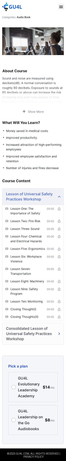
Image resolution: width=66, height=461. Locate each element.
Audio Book (23, 17)
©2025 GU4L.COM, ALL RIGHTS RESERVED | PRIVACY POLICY (33, 455)
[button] (61, 7)
